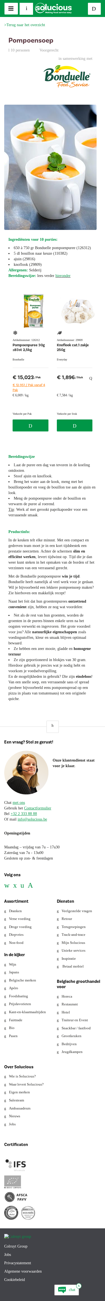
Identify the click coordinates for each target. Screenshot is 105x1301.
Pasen (13, 1036)
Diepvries (16, 934)
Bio (12, 1028)
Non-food (16, 943)
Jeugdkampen (72, 1052)
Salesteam (16, 1100)
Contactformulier (37, 808)
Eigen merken (19, 1092)
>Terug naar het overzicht (24, 25)
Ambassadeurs (20, 1108)
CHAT (72, 1290)
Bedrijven (69, 1044)
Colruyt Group (15, 1246)
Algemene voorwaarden (23, 1271)
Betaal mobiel (73, 966)
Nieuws (14, 1116)
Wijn (12, 964)
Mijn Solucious (73, 943)
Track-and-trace (73, 934)
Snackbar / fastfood (76, 1028)
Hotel (66, 1012)
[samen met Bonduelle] (67, 78)
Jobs (12, 1124)
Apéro (13, 988)
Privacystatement (17, 1263)
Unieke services (73, 950)
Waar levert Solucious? (26, 1084)
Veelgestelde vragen (77, 911)
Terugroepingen (74, 927)
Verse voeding (20, 919)
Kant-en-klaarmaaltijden (27, 1012)
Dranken (15, 911)
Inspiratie (69, 958)
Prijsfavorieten (20, 1004)
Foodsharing (18, 996)
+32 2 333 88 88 (24, 814)
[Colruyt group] (17, 1233)
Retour (67, 919)
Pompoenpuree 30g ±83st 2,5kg (29, 347)
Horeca (67, 996)
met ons (19, 803)
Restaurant (70, 1004)
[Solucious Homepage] (53, 8)
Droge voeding (20, 927)
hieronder (63, 276)
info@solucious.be (32, 819)
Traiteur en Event (75, 1020)
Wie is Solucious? (22, 1076)
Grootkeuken (71, 1036)
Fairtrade (15, 1020)
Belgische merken (22, 980)
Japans (14, 972)
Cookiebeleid (14, 1280)
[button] (52, 727)
